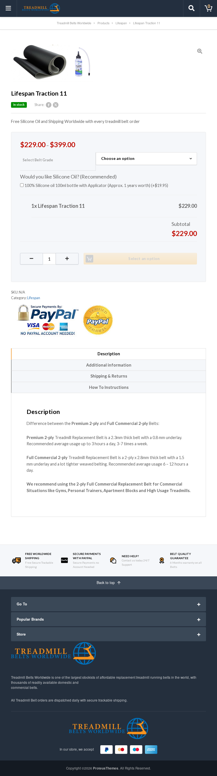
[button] (67, 258)
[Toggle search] (191, 8)
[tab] (108, 354)
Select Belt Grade (38, 160)
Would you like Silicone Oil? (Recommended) (68, 176)
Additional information (108, 365)
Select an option (144, 258)
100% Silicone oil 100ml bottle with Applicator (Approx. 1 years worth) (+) (96, 185)
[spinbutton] (49, 258)
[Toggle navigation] (8, 8)
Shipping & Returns (108, 376)
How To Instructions (109, 387)
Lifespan (33, 298)
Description (108, 353)
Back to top (106, 582)
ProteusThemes (105, 768)
